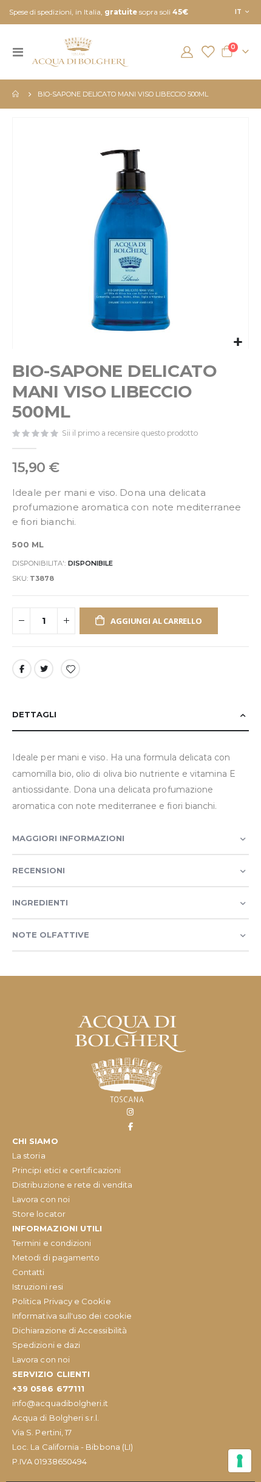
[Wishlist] (207, 51)
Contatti (28, 1272)
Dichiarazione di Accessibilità (69, 1330)
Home (16, 94)
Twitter (43, 668)
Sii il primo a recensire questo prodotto (130, 433)
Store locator (39, 1214)
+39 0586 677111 (48, 1388)
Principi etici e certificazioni (66, 1170)
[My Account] (187, 51)
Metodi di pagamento (56, 1257)
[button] (237, 342)
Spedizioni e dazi (46, 1345)
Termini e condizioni (51, 1243)
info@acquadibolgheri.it (60, 1403)
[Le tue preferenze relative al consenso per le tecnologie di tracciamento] (239, 1460)
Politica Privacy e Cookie (61, 1301)
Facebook (22, 668)
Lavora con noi (41, 1199)
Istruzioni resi (37, 1286)
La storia (29, 1155)
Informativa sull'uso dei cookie (72, 1316)
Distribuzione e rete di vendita (72, 1184)
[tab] (130, 715)
